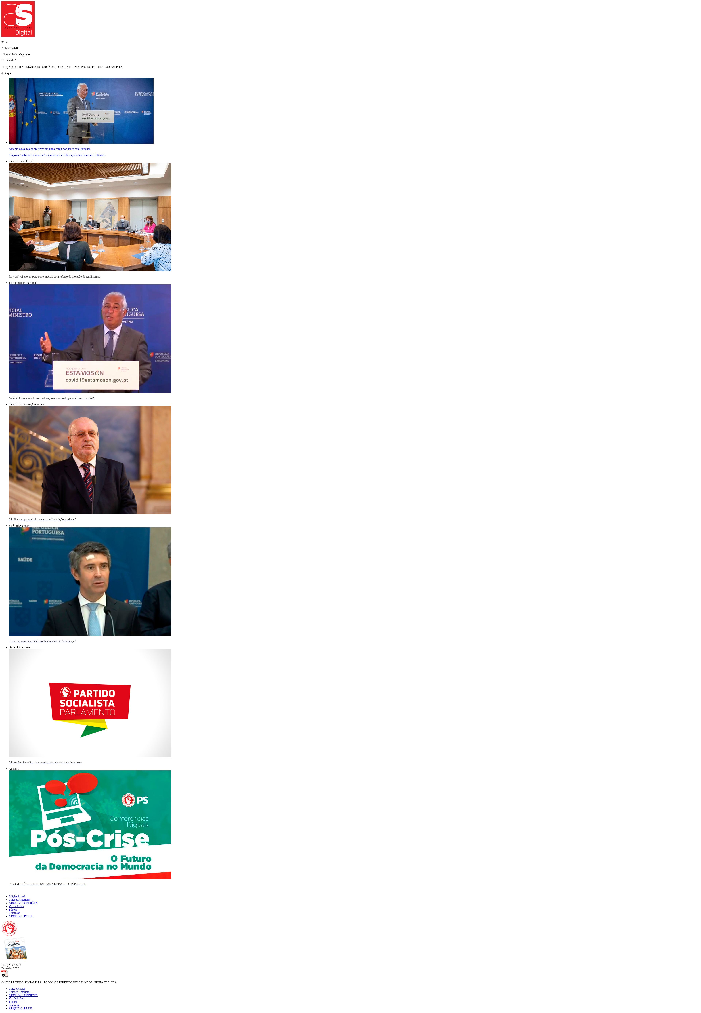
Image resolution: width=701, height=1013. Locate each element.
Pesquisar (14, 912)
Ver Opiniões (16, 906)
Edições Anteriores (19, 899)
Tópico (13, 909)
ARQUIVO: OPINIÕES (23, 902)
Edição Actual (17, 896)
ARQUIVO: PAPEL (21, 916)
